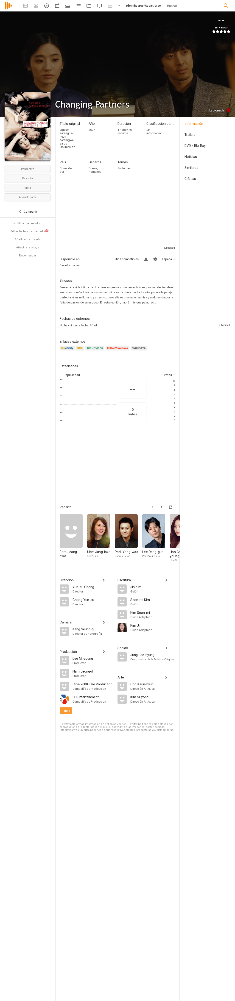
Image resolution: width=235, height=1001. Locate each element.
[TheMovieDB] (95, 351)
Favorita (27, 178)
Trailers (190, 135)
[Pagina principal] (8, 8)
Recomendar (27, 255)
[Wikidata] (139, 351)
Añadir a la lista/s (27, 247)
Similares (191, 168)
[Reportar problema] (146, 259)
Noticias (191, 157)
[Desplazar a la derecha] (161, 507)
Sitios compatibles (126, 259)
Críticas (190, 179)
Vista (27, 187)
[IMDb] (80, 351)
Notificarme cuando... (28, 223)
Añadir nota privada (28, 239)
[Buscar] (226, 5)
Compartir (30, 211)
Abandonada (27, 197)
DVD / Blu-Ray (195, 146)
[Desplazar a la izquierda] (152, 507)
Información (194, 124)
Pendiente (27, 169)
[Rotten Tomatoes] (118, 351)
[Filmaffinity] (68, 351)
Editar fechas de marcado (29, 231)
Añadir (94, 325)
